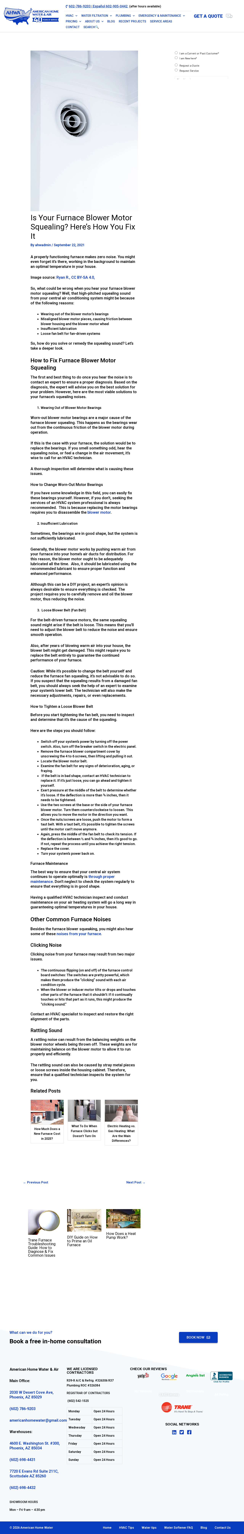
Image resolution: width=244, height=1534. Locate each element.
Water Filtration (94, 15)
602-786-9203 (80, 6)
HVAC (70, 15)
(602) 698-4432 (22, 1487)
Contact (73, 27)
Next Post (135, 1182)
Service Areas (161, 21)
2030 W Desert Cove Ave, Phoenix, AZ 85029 (32, 1395)
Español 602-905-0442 (110, 6)
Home (107, 1527)
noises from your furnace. (79, 934)
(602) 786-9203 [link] (22, 1408)
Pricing (71, 21)
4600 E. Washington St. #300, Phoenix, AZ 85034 (35, 1446)
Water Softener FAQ (178, 1527)
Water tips (149, 1527)
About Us (92, 21)
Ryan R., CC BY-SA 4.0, (75, 277)
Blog (111, 21)
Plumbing (123, 15)
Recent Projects (132, 21)
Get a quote (208, 16)
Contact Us (223, 1527)
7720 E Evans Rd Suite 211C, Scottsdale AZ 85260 (34, 1473)
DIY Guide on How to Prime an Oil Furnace (82, 1241)
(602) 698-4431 (22, 1459)
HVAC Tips (126, 1527)
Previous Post (35, 1182)
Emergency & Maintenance (160, 15)
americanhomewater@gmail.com (38, 1420)
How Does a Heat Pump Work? (121, 1235)
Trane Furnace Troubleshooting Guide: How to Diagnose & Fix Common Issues (41, 1248)
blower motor (99, 512)
